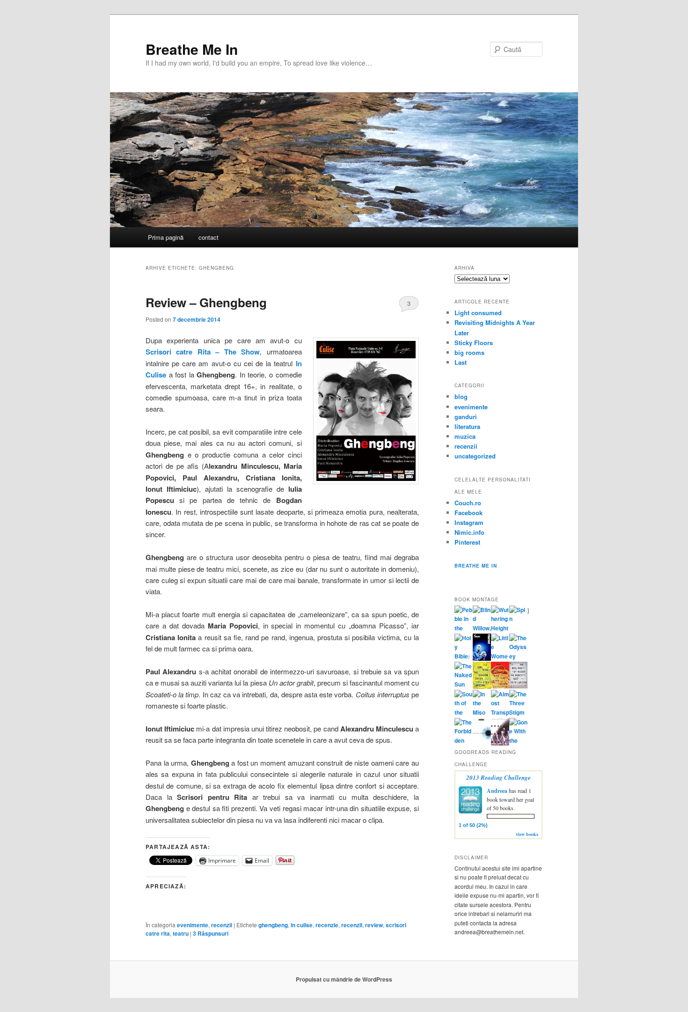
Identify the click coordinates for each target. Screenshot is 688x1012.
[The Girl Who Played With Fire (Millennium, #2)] (500, 686)
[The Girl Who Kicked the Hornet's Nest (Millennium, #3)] (518, 686)
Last (460, 362)
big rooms (469, 352)
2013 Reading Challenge (498, 777)
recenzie (326, 925)
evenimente (192, 925)
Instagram (468, 522)
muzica (465, 436)
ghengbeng (273, 925)
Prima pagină (165, 237)
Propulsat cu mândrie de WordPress (344, 979)
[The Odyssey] (518, 656)
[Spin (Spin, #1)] (518, 618)
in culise (302, 925)
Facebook (468, 512)
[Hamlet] (482, 658)
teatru (181, 933)
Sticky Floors (473, 342)
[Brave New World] (500, 743)
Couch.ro (467, 502)
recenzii (221, 925)
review (374, 925)
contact (208, 237)
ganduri (465, 416)
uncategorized (475, 455)
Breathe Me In (192, 49)
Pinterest (467, 542)
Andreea (497, 791)
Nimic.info (469, 532)
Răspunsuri (210, 933)
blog (461, 396)
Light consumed (478, 312)
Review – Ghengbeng (206, 302)
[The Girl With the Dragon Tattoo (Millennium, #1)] (482, 686)
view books (527, 834)
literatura (467, 426)
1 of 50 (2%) (473, 825)
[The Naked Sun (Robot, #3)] (463, 684)
